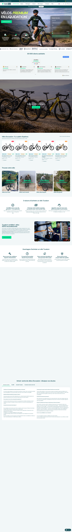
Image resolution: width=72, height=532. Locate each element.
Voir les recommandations (61, 36)
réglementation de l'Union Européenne (8, 231)
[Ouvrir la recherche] (64, 4)
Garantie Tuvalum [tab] (19, 384)
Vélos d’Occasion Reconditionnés (65, 136)
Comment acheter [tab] (6, 384)
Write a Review (65, 56)
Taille (52, 25)
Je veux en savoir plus (6, 237)
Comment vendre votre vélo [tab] (30, 384)
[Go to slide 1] (35, 74)
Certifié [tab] (13, 384)
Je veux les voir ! (6, 21)
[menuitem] (52, 4)
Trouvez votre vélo (36, 107)
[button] (67, 4)
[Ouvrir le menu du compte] (66, 4)
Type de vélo (54, 20)
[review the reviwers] (16, 66)
